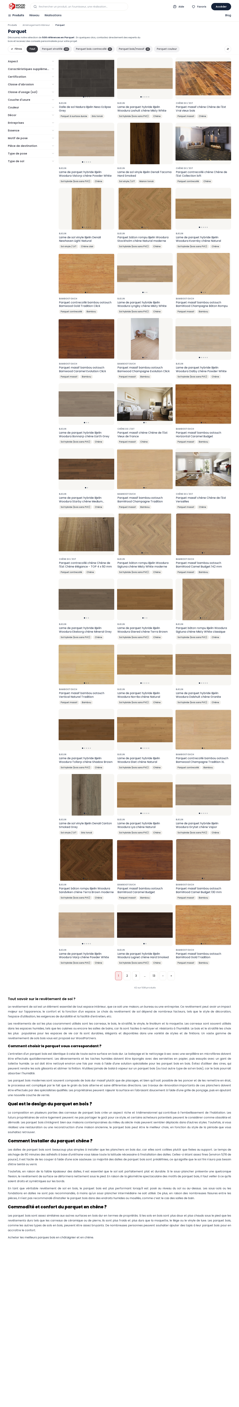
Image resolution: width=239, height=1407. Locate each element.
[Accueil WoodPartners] (17, 6)
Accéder (221, 6)
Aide (181, 6)
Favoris (201, 6)
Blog (228, 15)
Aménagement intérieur (36, 25)
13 (154, 976)
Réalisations (53, 15)
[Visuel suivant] (110, 78)
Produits (18, 15)
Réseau (34, 15)
